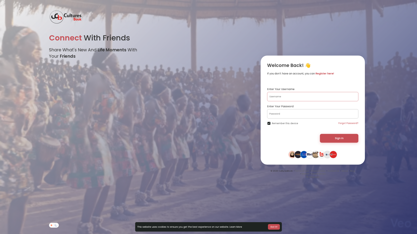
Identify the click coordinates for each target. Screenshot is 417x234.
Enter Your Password (280, 106)
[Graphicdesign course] (321, 154)
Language (314, 176)
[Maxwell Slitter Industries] (298, 154)
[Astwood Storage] (333, 154)
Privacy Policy (318, 170)
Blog (352, 170)
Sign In (339, 138)
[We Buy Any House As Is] (327, 154)
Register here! (325, 73)
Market (305, 173)
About (345, 170)
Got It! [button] (273, 226)
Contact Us (333, 170)
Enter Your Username (281, 89)
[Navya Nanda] (315, 154)
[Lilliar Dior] (292, 154)
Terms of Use (302, 170)
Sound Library (318, 173)
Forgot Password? (348, 123)
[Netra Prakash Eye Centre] (304, 154)
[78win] (309, 154)
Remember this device (285, 123)
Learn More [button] (236, 226)
